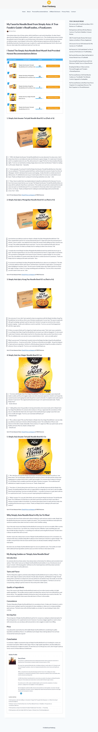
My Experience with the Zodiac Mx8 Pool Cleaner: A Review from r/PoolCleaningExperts (29, 710)
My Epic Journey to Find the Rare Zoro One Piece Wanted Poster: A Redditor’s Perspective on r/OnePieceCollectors (30, 704)
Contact (73, 11)
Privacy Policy (66, 11)
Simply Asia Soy (14, 355)
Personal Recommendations (40, 11)
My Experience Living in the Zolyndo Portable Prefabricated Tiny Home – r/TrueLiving (29, 707)
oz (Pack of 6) (49, 118)
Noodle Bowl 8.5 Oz (38, 437)
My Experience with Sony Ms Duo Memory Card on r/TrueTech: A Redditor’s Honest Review (80, 32)
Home (24, 11)
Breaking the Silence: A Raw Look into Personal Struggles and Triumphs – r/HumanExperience (79, 69)
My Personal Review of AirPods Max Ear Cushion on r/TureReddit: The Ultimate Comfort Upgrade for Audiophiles (80, 77)
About (29, 11)
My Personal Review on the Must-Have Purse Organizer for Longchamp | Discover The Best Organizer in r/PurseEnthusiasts (81, 85)
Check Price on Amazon (53, 66)
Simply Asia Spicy (15, 279)
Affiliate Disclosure (55, 11)
